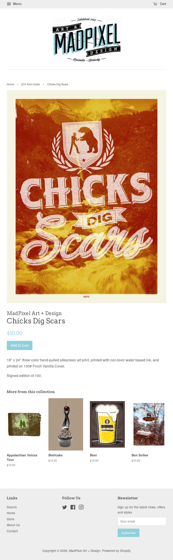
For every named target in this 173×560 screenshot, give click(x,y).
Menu (17, 3)
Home (10, 84)
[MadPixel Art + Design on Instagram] (81, 508)
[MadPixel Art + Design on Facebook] (72, 508)
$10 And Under (30, 84)
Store (10, 519)
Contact (12, 531)
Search (12, 507)
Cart (162, 3)
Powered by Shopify (116, 550)
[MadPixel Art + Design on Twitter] (64, 508)
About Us (13, 525)
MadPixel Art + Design (84, 550)
